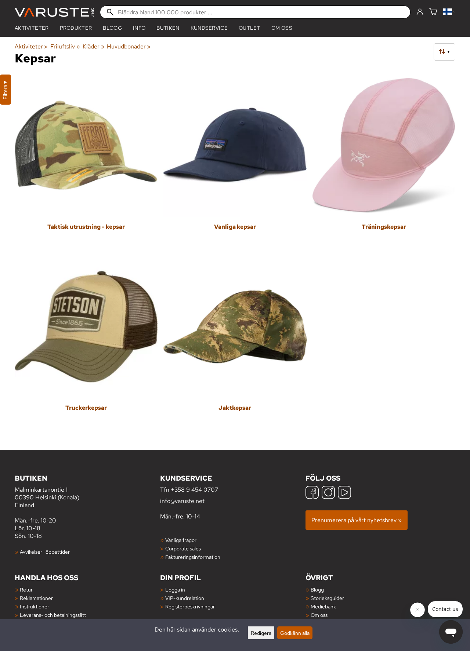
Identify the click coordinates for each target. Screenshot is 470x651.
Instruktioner (34, 606)
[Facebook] (312, 493)
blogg (112, 28)
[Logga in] (419, 12)
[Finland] (449, 12)
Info (139, 28)
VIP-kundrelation (184, 597)
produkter (76, 28)
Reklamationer (36, 597)
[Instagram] (328, 493)
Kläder (93, 46)
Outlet (249, 28)
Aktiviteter (32, 28)
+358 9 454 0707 (194, 489)
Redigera (261, 632)
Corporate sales (183, 548)
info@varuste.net (182, 501)
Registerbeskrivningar (190, 606)
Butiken (167, 28)
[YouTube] (344, 493)
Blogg (317, 589)
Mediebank (323, 606)
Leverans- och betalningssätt (53, 614)
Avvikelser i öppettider (45, 551)
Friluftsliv (65, 46)
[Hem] (54, 12)
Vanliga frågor (180, 539)
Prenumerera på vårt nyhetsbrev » (356, 520)
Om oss (281, 28)
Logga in (175, 589)
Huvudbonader (129, 46)
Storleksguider (327, 597)
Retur (26, 589)
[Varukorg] (433, 12)
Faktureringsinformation (192, 556)
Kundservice (209, 28)
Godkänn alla (295, 632)
